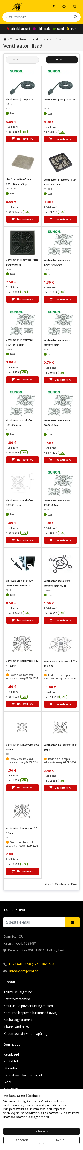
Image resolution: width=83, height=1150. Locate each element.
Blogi (7, 1082)
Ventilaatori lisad (53, 39)
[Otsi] (75, 17)
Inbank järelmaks (16, 1026)
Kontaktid (10, 1061)
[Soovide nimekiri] (64, 6)
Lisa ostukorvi (25, 138)
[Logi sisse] (54, 6)
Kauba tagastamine (18, 1019)
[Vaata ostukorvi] (74, 6)
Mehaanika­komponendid (25, 39)
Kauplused (11, 1054)
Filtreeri (63, 59)
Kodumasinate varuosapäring (25, 1033)
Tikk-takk (43, 29)
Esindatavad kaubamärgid (22, 1075)
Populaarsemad (23, 59)
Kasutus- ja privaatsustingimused (28, 1006)
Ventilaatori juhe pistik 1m (59, 99)
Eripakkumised (20, 29)
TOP (73, 29)
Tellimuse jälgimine (17, 992)
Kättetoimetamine (17, 999)
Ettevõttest (11, 1068)
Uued (60, 29)
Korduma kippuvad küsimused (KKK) (30, 1013)
